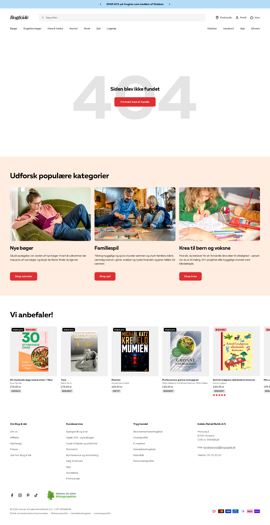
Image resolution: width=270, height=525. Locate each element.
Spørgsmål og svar (77, 431)
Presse (14, 449)
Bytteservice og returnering (82, 455)
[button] (219, 394)
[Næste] (169, 4)
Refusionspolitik (59, 513)
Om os (14, 431)
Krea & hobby (55, 28)
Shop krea (190, 276)
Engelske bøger (32, 28)
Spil (98, 28)
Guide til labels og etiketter (82, 443)
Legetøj (111, 28)
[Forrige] (100, 4)
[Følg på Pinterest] (28, 495)
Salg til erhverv (74, 460)
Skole (87, 28)
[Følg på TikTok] (36, 495)
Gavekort (228, 28)
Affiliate (14, 437)
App (242, 28)
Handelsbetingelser (144, 449)
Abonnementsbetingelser (148, 431)
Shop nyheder (23, 276)
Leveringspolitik (102, 513)
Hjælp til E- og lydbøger (80, 437)
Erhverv (255, 28)
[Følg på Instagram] (20, 495)
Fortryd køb (73, 478)
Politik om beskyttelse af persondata (29, 513)
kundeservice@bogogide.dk (219, 447)
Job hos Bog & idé (20, 455)
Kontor (74, 28)
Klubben (212, 28)
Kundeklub (72, 472)
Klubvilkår (138, 455)
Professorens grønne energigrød (180, 379)
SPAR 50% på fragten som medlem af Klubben (135, 4)
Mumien (116, 379)
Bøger (13, 28)
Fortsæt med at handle (135, 101)
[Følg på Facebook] (12, 495)
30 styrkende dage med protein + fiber (31, 379)
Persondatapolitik (143, 460)
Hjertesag (16, 443)
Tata (63, 379)
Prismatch (72, 449)
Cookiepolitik (140, 437)
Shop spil (105, 276)
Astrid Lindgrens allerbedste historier (234, 379)
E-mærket (139, 443)
